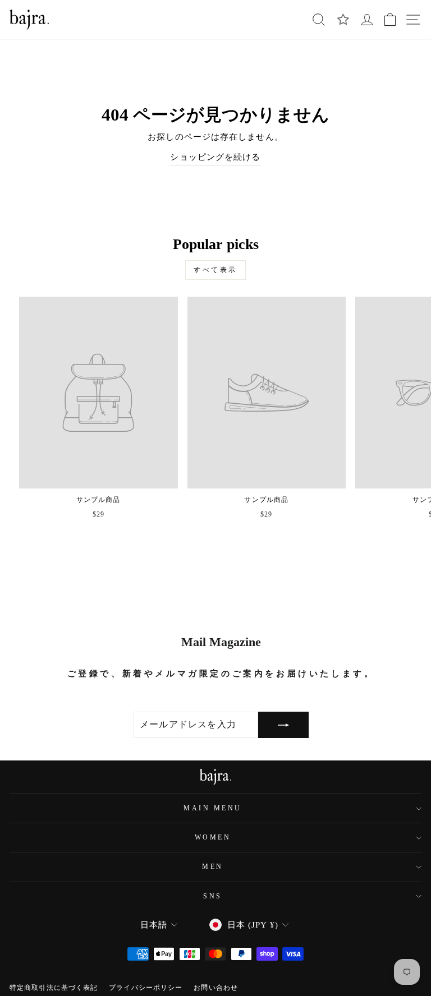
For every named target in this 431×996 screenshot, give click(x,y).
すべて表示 (215, 270)
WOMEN (213, 837)
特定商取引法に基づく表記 (54, 988)
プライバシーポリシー (145, 988)
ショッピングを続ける (215, 157)
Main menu (213, 808)
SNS (212, 896)
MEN (212, 866)
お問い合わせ (216, 988)
